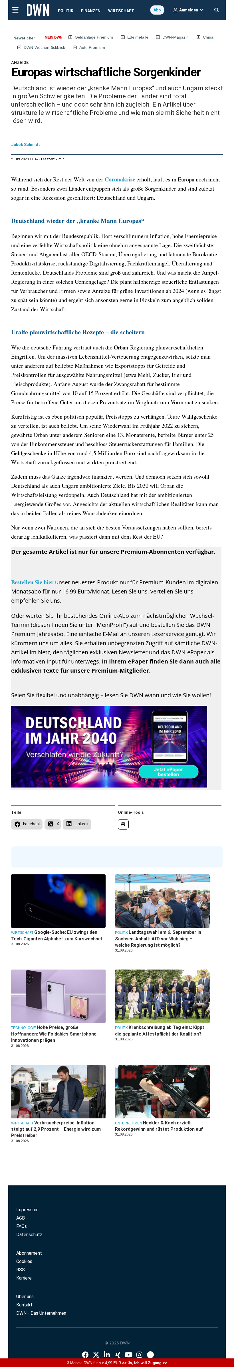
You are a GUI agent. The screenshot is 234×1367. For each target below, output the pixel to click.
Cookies (24, 1261)
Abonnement (29, 1253)
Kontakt (24, 1305)
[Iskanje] (216, 9)
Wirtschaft (121, 11)
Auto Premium (92, 47)
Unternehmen (128, 1123)
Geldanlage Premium (94, 37)
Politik (65, 11)
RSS (20, 1269)
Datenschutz (29, 1234)
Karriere (24, 1278)
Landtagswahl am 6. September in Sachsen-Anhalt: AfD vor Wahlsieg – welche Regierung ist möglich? (158, 939)
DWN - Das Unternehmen (41, 1313)
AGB (20, 1218)
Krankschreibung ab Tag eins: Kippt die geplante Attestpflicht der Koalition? (159, 1030)
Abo (157, 10)
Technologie (23, 1028)
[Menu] (15, 9)
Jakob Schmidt (25, 144)
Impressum (27, 1209)
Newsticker (24, 38)
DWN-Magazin (175, 37)
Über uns (25, 1296)
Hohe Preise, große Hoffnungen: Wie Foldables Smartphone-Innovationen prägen (54, 1034)
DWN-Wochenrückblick (44, 47)
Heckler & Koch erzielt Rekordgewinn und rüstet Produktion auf (159, 1126)
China (208, 37)
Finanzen (90, 11)
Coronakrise (121, 179)
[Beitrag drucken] (123, 824)
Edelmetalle (137, 37)
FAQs (21, 1226)
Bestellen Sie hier (33, 582)
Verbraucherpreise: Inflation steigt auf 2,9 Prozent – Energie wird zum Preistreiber (56, 1129)
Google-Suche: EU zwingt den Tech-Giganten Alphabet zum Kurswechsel (56, 935)
